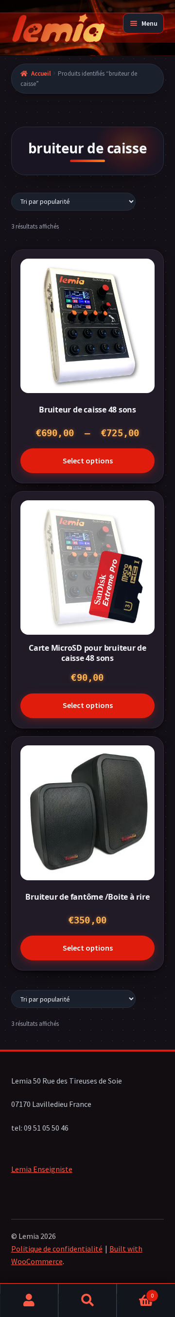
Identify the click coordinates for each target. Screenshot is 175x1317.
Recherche (88, 1300)
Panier (135, 1292)
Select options (88, 460)
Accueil (41, 73)
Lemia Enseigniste (41, 1169)
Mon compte (29, 1300)
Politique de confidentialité (57, 1248)
